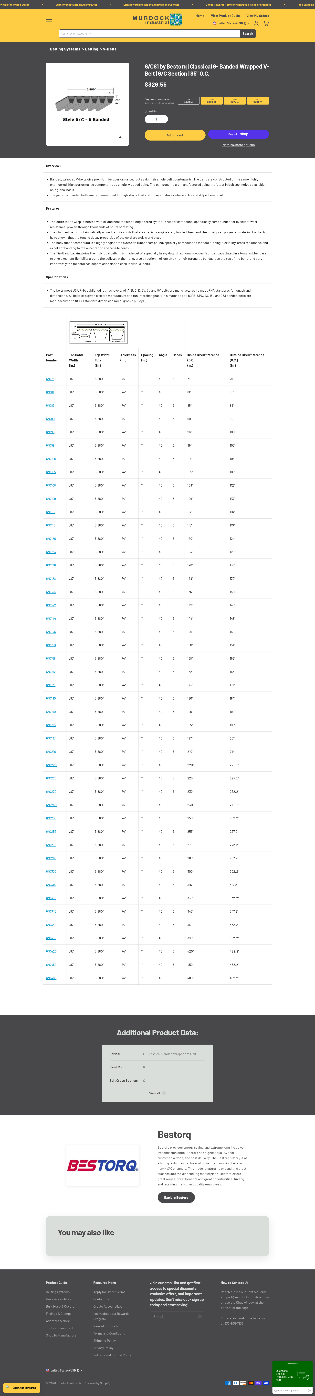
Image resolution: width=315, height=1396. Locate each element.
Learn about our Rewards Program (111, 1316)
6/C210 (51, 751)
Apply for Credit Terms (109, 1292)
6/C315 (51, 885)
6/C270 (51, 845)
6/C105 (51, 472)
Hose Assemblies (58, 1299)
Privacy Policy (103, 1348)
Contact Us (101, 1299)
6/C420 (51, 951)
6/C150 (51, 645)
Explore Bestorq (176, 1197)
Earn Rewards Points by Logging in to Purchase (138, 4)
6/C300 (51, 871)
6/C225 (51, 778)
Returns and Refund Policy (112, 1355)
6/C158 (51, 658)
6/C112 (50, 512)
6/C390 (51, 938)
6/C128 (51, 578)
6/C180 (51, 698)
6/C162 (51, 672)
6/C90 (50, 419)
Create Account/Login (109, 1306)
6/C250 (51, 818)
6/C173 (50, 685)
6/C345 (51, 911)
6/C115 (50, 525)
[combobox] (149, 33)
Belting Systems (65, 48)
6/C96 (50, 432)
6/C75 (50, 379)
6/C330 (51, 898)
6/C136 (51, 592)
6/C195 (51, 725)
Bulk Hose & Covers (60, 1306)
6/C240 (51, 805)
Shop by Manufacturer (62, 1335)
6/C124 (51, 552)
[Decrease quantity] (149, 119)
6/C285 (51, 858)
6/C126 (51, 565)
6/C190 (51, 712)
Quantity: (151, 111)
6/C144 (51, 618)
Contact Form (256, 1292)
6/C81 (50, 392)
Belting (91, 48)
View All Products (106, 1326)
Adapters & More (58, 1321)
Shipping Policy (104, 1340)
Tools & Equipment (59, 1328)
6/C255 (51, 831)
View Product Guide (225, 16)
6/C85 (50, 405)
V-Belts (110, 48)
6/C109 (51, 499)
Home (200, 16)
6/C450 (51, 964)
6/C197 (50, 738)
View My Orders (257, 16)
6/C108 (51, 485)
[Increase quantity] (163, 119)
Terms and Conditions (109, 1333)
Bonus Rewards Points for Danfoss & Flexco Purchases (225, 4)
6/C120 (51, 538)
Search (248, 34)
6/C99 (50, 445)
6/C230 (51, 791)
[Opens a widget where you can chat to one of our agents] (292, 1377)
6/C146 (51, 632)
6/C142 (51, 605)
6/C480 (51, 978)
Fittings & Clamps (59, 1313)
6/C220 (51, 765)
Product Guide (56, 1283)
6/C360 (51, 925)
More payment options (238, 145)
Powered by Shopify (97, 1383)
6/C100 (51, 459)
